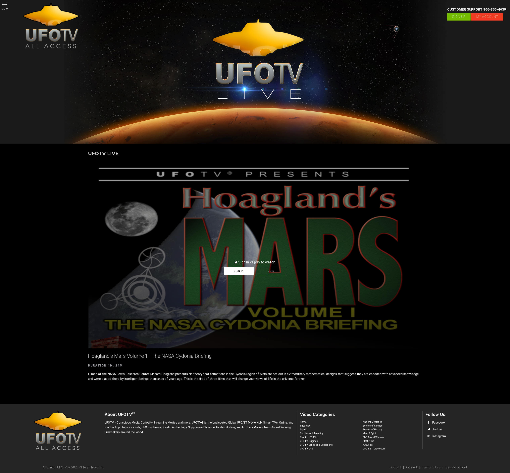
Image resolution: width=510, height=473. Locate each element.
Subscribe (305, 425)
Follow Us (435, 414)
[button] (4, 4)
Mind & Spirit (369, 433)
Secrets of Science (372, 425)
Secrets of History (372, 429)
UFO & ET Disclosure (374, 448)
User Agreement (456, 467)
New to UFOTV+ (309, 437)
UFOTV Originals (309, 441)
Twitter (437, 429)
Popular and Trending (312, 433)
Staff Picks (368, 441)
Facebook (438, 422)
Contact (411, 467)
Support (395, 467)
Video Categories (317, 414)
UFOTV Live (306, 448)
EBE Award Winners (373, 437)
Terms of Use (431, 467)
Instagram (439, 436)
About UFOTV (120, 414)
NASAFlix (368, 444)
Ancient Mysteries (372, 422)
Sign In (303, 429)
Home (303, 422)
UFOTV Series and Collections (316, 444)
